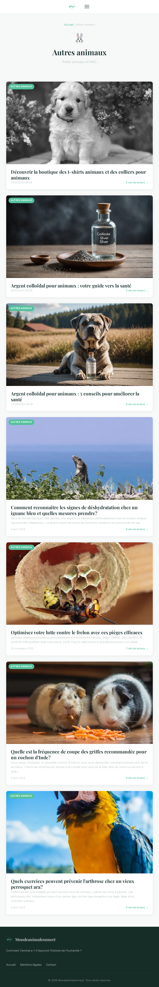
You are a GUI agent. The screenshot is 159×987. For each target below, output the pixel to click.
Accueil (68, 24)
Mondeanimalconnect (35, 939)
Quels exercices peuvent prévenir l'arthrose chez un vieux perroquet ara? (72, 884)
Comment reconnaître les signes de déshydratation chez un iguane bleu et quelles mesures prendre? (74, 510)
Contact (51, 964)
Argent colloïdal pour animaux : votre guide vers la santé (71, 285)
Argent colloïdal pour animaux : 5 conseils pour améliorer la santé (75, 396)
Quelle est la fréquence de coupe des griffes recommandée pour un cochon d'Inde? (78, 754)
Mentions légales (30, 964)
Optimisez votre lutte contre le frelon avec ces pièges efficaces (76, 632)
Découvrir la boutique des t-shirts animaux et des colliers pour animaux (78, 175)
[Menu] (87, 6)
